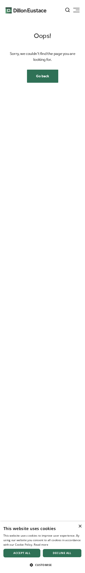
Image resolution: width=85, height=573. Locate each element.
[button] (42, 565)
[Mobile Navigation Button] (76, 10)
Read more (41, 545)
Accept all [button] (21, 553)
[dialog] (42, 547)
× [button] (80, 526)
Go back (42, 76)
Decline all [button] (62, 553)
